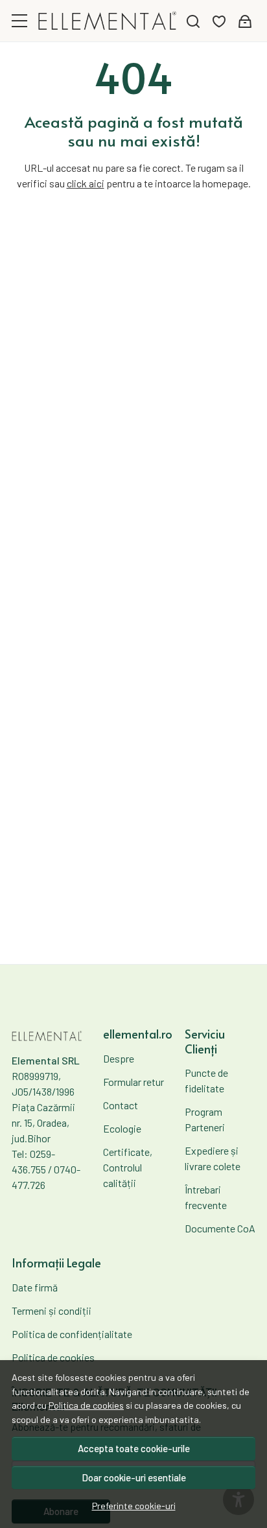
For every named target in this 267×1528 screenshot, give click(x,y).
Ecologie (122, 1128)
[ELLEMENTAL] (108, 21)
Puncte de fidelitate (206, 1080)
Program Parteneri (205, 1119)
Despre (118, 1058)
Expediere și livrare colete (212, 1158)
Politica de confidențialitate (72, 1334)
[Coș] (245, 21)
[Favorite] (219, 21)
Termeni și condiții (51, 1310)
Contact (120, 1105)
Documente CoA (220, 1228)
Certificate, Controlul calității (127, 1167)
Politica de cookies (86, 1405)
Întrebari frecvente (206, 1197)
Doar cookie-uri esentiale (134, 1477)
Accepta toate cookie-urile (134, 1448)
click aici (85, 183)
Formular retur (133, 1081)
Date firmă (35, 1287)
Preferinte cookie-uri (134, 1505)
